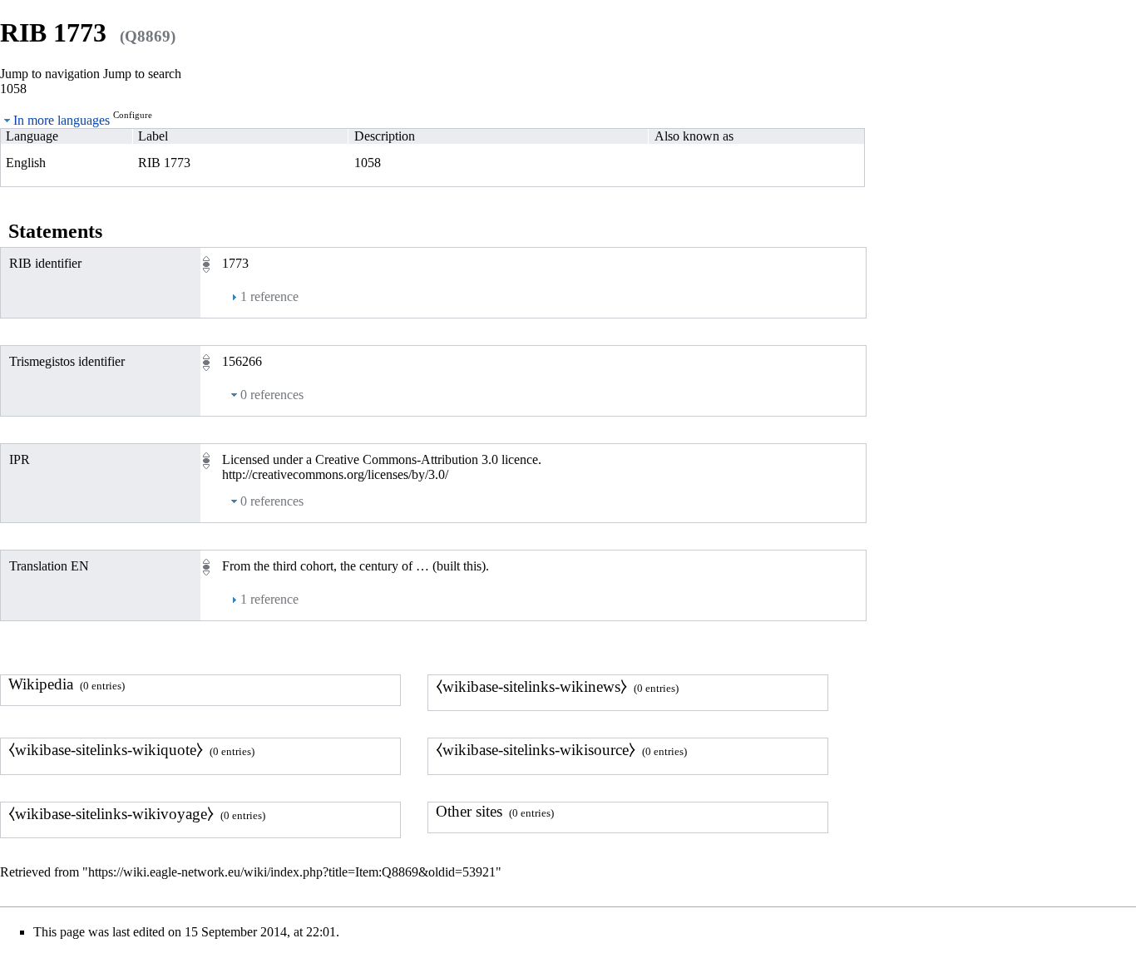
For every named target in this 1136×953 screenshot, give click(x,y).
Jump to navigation (50, 74)
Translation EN (49, 566)
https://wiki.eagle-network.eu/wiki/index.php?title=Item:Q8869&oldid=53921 (292, 872)
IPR (19, 459)
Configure (132, 115)
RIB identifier (45, 263)
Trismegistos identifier (67, 361)
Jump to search (142, 74)
